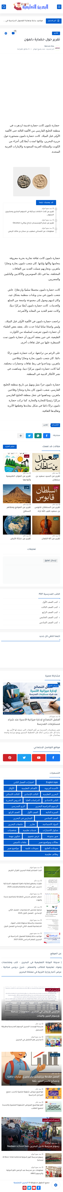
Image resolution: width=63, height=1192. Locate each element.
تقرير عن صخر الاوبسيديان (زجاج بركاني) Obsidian (33, 223)
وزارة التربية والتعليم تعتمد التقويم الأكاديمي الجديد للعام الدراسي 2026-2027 (23, 22)
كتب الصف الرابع (50, 612)
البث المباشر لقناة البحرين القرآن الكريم (25, 871)
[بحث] (4, 7)
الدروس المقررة (13, 800)
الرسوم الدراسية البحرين (46, 806)
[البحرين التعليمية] (31, 7)
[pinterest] (10, 757)
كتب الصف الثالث (49, 607)
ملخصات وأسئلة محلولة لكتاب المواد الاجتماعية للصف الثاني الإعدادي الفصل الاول (23, 925)
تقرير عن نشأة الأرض (20, 539)
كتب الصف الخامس (49, 617)
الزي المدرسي (18, 806)
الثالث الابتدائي (12, 794)
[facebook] (53, 757)
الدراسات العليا (33, 800)
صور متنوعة (52, 836)
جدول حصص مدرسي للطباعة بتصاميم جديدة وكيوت (23, 898)
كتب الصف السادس (48, 622)
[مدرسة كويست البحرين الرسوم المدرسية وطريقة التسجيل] (53, 1028)
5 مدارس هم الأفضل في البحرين (29, 1040)
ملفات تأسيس (19, 842)
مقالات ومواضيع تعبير (48, 842)
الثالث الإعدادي (31, 794)
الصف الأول (32, 812)
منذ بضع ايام (53, 716)
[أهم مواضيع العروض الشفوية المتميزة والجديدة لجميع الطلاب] (53, 1106)
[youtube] (39, 757)
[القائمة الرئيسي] (59, 7)
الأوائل (11, 788)
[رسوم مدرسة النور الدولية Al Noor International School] (53, 1158)
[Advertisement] (31, 88)
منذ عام (55, 473)
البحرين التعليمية (50, 794)
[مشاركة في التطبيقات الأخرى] (20, 435)
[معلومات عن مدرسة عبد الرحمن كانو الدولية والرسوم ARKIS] (53, 1171)
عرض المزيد (10, 447)
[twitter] (24, 757)
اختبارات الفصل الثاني (23, 782)
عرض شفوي (33, 836)
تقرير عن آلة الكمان (51, 539)
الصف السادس (51, 818)
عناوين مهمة (14, 836)
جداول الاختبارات (50, 830)
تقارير (56, 33)
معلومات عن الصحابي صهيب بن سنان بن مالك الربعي (31, 231)
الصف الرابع (14, 812)
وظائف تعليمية (51, 854)
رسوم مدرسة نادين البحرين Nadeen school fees (33, 1146)
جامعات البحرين (15, 824)
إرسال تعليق (50, 561)
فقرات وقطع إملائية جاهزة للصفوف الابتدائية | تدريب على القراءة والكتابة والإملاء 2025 (23, 885)
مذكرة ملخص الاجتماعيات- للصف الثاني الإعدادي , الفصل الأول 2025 (25, 911)
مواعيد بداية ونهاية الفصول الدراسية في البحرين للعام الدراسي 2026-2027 (25, 938)
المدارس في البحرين (22, 818)
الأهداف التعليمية (29, 788)
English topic (52, 782)
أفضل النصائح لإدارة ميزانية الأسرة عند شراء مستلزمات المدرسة (34, 722)
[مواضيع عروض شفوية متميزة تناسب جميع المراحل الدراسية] (53, 1093)
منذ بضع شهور (34, 933)
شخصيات (12, 830)
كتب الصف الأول (50, 602)
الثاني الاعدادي (51, 800)
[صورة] (52, 871)
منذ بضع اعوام (47, 208)
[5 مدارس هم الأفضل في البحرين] (53, 1041)
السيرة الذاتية (52, 812)
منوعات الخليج (51, 848)
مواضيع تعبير (13, 848)
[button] (46, 435)
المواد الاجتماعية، (50, 824)
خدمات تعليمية (29, 830)
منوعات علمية (31, 848)
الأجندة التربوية (51, 788)
